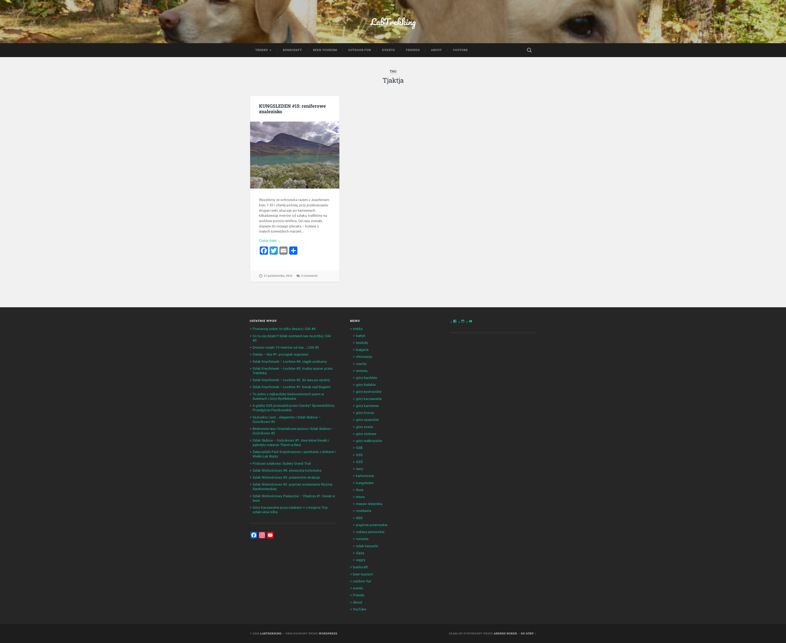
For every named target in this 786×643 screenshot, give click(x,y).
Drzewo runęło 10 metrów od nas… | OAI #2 (286, 347)
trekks (261, 50)
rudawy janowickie (370, 532)
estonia (361, 371)
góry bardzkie (366, 378)
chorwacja (364, 357)
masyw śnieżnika (369, 504)
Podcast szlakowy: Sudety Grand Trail (282, 463)
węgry (360, 560)
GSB (359, 448)
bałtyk (360, 336)
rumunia (362, 539)
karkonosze (365, 476)
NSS (359, 518)
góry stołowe (366, 434)
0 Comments (309, 276)
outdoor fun (359, 50)
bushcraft (292, 50)
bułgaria (362, 350)
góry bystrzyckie (368, 392)
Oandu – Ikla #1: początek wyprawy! (280, 354)
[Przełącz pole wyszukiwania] (529, 50)
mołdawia (363, 511)
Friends (413, 50)
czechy (361, 364)
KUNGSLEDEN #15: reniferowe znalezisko (292, 108)
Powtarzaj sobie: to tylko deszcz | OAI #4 (284, 329)
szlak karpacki (367, 546)
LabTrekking (393, 21)
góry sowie (364, 427)
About (436, 50)
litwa (359, 490)
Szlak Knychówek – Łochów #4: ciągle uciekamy (290, 361)
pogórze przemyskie (371, 525)
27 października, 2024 (278, 276)
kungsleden (365, 483)
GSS (359, 455)
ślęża (360, 553)
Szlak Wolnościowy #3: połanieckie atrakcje (286, 477)
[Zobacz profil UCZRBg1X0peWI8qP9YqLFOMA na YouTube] (470, 321)
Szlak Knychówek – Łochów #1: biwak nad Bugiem (292, 387)
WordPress (328, 633)
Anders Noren (505, 633)
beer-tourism (325, 50)
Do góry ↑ (528, 633)
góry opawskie (367, 420)
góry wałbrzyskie (369, 441)
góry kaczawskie (369, 399)
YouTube (460, 50)
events (388, 50)
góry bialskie (366, 385)
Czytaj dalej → (270, 240)
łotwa (360, 497)
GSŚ (359, 462)
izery (359, 469)
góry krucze (365, 413)
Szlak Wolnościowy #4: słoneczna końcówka (287, 470)
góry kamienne (367, 406)
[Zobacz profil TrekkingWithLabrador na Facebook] (454, 321)
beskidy (362, 343)
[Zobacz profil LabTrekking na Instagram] (462, 321)
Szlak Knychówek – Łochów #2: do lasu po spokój (291, 380)
